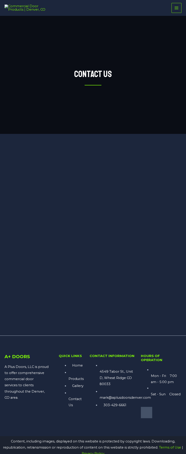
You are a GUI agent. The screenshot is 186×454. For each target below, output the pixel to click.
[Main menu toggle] (176, 8)
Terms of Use (170, 447)
